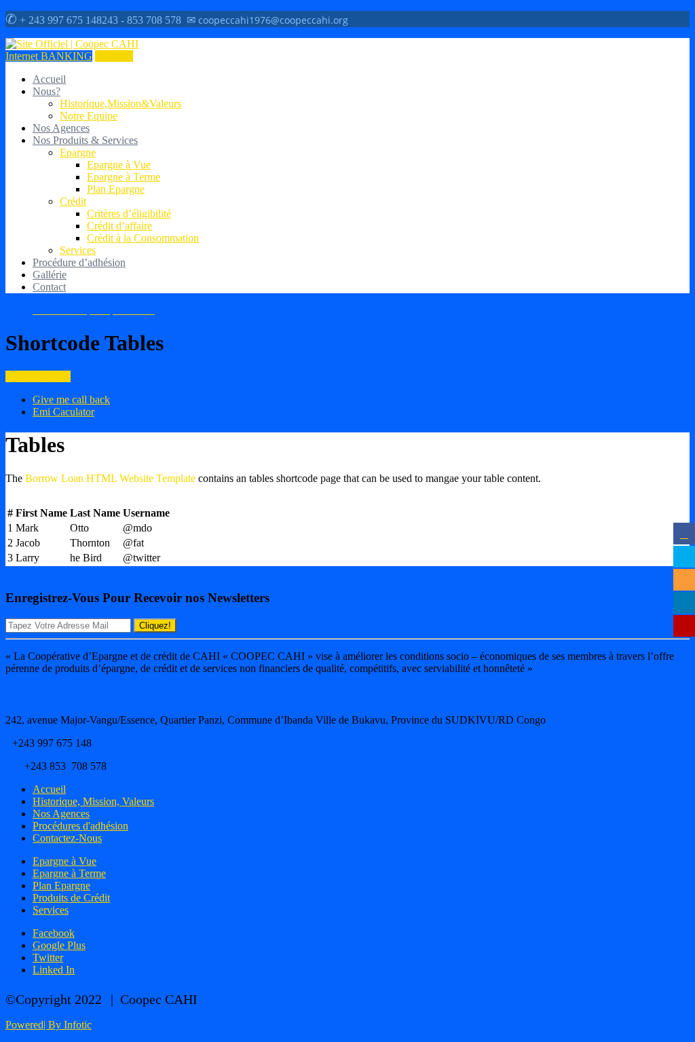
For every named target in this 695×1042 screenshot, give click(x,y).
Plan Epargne (116, 189)
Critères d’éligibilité (129, 213)
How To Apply (38, 376)
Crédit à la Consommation (143, 238)
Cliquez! (155, 625)
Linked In (54, 969)
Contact (49, 287)
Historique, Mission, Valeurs (93, 801)
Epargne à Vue (119, 164)
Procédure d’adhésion (79, 262)
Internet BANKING (48, 56)
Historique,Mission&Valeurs (120, 103)
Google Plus (59, 945)
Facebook (54, 933)
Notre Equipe (88, 116)
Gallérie (50, 274)
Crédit (73, 201)
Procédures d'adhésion (80, 826)
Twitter (48, 957)
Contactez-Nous (67, 838)
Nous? (46, 91)
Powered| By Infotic (48, 1024)
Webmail (114, 56)
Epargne (78, 152)
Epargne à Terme (123, 177)
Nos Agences (61, 128)
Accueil (49, 79)
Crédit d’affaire (119, 225)
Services (78, 250)
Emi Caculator (63, 411)
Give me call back (71, 399)
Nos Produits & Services (85, 140)
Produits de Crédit (71, 898)
